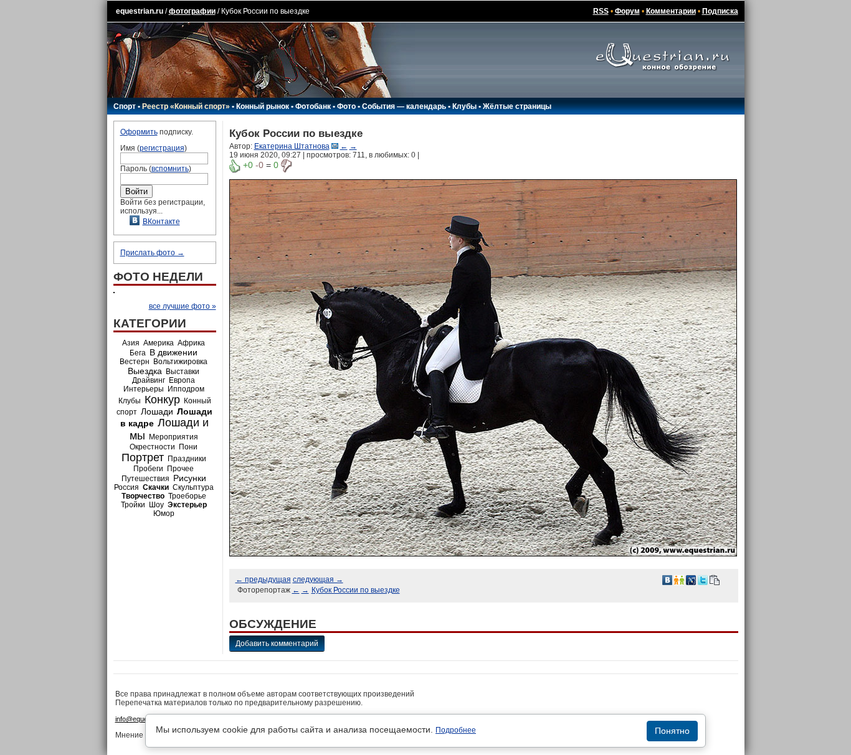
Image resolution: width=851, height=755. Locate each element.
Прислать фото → (152, 252)
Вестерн (135, 361)
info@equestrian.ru (144, 719)
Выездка (145, 371)
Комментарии (671, 11)
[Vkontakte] (667, 579)
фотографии (192, 11)
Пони (188, 447)
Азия (131, 343)
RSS (601, 11)
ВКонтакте (161, 221)
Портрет (142, 457)
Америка (158, 343)
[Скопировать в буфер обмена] (715, 579)
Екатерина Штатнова (292, 146)
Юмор (163, 513)
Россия (126, 487)
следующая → (318, 579)
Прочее (180, 468)
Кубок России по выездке (355, 590)
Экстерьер (187, 504)
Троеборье (187, 496)
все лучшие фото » (182, 306)
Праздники (187, 458)
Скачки (156, 487)
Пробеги (148, 468)
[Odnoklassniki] (679, 579)
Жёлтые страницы (517, 106)
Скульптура (193, 487)
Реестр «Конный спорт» (186, 106)
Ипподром (186, 389)
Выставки (182, 371)
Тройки (133, 504)
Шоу (156, 504)
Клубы (464, 106)
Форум (627, 11)
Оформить (139, 132)
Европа (182, 380)
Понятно (672, 731)
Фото (346, 106)
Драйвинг (148, 380)
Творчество (142, 496)
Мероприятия (173, 437)
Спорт (124, 106)
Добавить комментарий (276, 643)
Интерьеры (143, 389)
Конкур (162, 399)
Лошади (157, 411)
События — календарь (404, 106)
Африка (191, 343)
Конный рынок (262, 106)
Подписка (720, 11)
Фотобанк (313, 106)
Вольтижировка (180, 361)
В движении (173, 352)
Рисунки (189, 478)
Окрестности (152, 447)
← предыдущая (263, 579)
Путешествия (145, 478)
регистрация (162, 148)
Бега (138, 353)
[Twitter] (703, 579)
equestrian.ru (139, 11)
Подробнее (455, 730)
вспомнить (170, 168)
